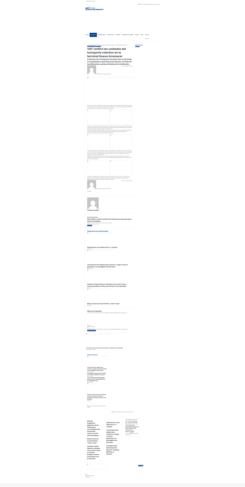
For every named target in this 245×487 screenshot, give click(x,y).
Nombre (89, 325)
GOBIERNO (131, 425)
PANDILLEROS (127, 433)
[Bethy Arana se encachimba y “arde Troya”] (99, 289)
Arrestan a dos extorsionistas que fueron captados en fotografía (104, 348)
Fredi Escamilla (99, 73)
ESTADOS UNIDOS (135, 423)
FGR (126, 425)
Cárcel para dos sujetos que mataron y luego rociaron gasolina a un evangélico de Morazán (107, 266)
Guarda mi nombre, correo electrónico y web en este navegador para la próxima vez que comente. (108, 329)
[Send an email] (102, 73)
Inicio (87, 34)
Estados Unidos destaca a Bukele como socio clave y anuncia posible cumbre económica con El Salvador (107, 285)
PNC (131, 433)
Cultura (147, 34)
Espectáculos (110, 34)
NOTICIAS (129, 431)
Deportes (118, 34)
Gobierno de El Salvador (127, 34)
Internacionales (102, 34)
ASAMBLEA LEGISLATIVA (133, 419)
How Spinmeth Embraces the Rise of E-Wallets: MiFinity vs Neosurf (96, 374)
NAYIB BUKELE (128, 430)
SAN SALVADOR (128, 434)
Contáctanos (87, 476)
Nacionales (93, 34)
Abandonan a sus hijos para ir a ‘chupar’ (102, 247)
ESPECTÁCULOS (128, 423)
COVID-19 (131, 420)
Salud (141, 34)
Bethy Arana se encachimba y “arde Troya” (103, 304)
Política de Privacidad (89, 475)
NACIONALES (130, 428)
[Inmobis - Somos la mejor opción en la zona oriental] (122, 412)
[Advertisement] (122, 23)
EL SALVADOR (131, 422)
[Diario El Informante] (94, 8)
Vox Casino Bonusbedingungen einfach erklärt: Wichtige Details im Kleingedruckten (96, 379)
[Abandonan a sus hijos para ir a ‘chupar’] (99, 233)
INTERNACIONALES (132, 427)
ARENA (126, 419)
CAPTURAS (127, 420)
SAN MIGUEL (136, 433)
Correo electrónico (91, 326)
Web (88, 327)
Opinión (137, 34)
